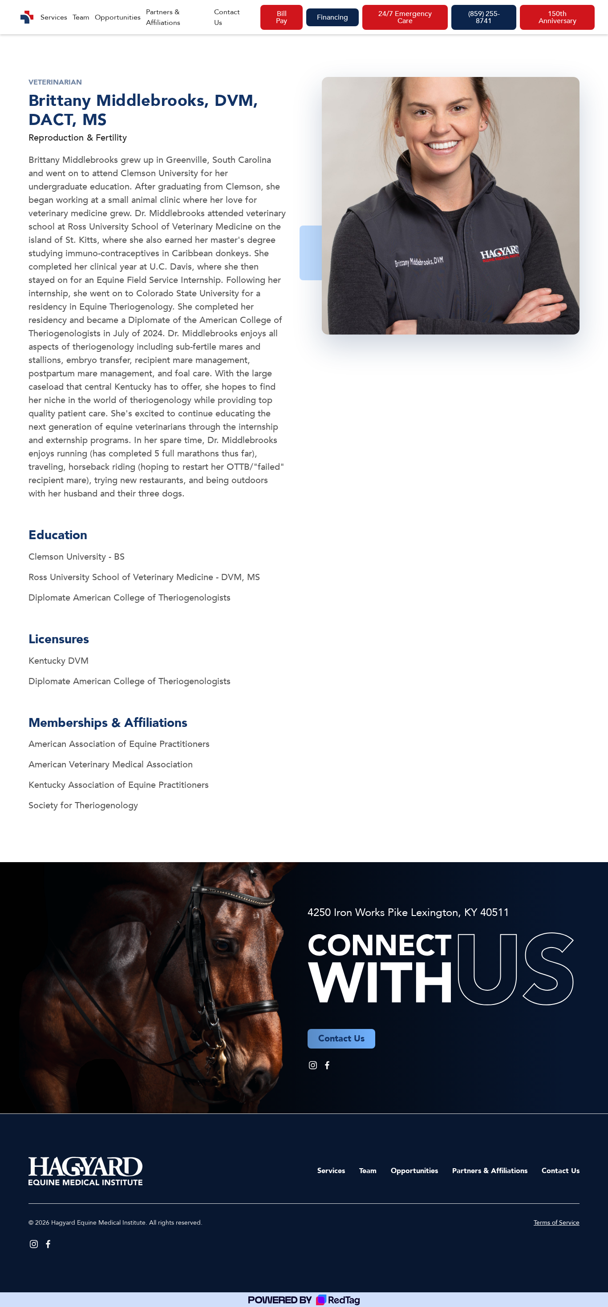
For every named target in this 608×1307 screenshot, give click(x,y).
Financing (332, 17)
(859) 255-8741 (484, 17)
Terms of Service (557, 1222)
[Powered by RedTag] (304, 1299)
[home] (27, 17)
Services (54, 17)
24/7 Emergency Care (405, 17)
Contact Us (227, 17)
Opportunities (118, 17)
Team (81, 17)
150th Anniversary (557, 17)
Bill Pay (281, 17)
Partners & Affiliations (163, 17)
